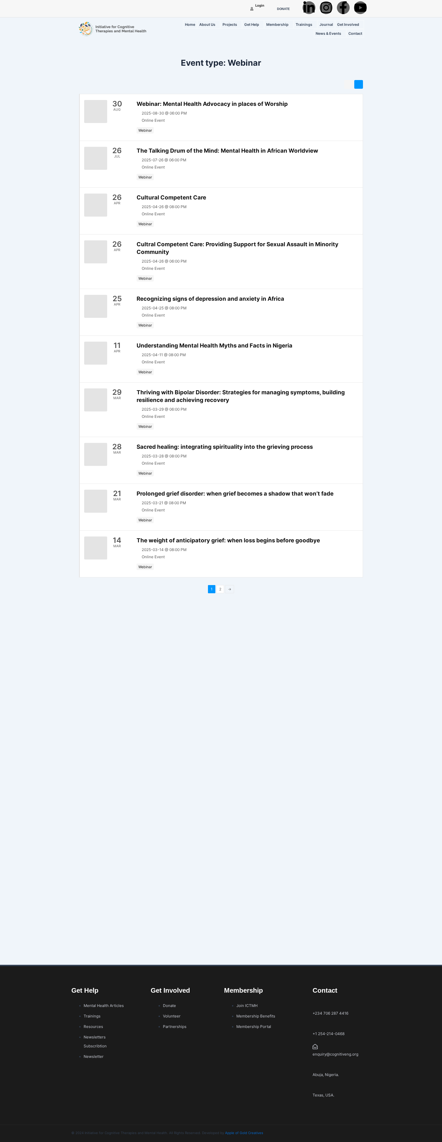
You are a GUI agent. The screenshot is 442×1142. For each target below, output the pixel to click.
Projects (230, 24)
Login (259, 5)
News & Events (328, 33)
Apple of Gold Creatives (244, 1133)
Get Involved (348, 24)
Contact (355, 33)
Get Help (251, 24)
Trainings (304, 24)
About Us (207, 24)
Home (190, 24)
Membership (277, 24)
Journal (326, 24)
